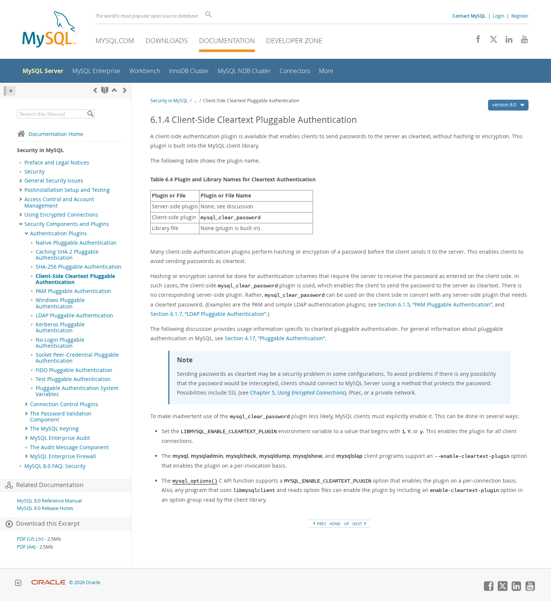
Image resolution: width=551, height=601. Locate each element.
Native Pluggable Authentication (76, 242)
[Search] (90, 114)
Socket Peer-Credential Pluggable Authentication (77, 357)
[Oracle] (48, 582)
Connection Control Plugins (64, 404)
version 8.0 (504, 104)
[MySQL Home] (49, 30)
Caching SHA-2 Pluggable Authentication (67, 254)
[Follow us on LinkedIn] (506, 41)
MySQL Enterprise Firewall (63, 456)
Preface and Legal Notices (56, 162)
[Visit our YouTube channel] (522, 41)
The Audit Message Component (69, 447)
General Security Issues (53, 180)
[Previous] (95, 90)
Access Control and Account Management (59, 202)
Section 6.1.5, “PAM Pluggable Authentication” (435, 304)
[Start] (104, 90)
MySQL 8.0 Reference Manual (49, 501)
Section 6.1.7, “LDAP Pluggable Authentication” (208, 313)
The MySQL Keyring (54, 428)
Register (520, 16)
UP (346, 523)
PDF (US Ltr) (30, 539)
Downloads (166, 40)
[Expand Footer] (18, 583)
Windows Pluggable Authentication (60, 303)
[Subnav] (21, 180)
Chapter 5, (297, 392)
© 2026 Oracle (84, 582)
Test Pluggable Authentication (73, 379)
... (195, 100)
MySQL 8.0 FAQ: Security (54, 466)
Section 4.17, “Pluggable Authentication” (275, 338)
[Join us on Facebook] (475, 41)
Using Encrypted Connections (61, 214)
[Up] (114, 90)
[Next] (124, 90)
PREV (321, 523)
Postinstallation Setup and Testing (67, 190)
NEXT (357, 523)
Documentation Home (55, 134)
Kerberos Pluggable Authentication (60, 327)
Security (34, 171)
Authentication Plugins (58, 233)
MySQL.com (115, 40)
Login (498, 16)
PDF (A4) (26, 547)
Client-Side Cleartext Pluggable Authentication (75, 279)
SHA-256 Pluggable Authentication (78, 266)
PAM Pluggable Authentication (73, 291)
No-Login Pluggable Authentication (60, 342)
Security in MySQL (169, 100)
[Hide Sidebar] (9, 91)
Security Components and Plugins (66, 224)
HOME (335, 523)
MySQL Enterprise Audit (60, 438)
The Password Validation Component (60, 416)
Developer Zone (294, 40)
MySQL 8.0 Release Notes (45, 508)
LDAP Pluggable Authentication (74, 315)
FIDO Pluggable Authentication (74, 370)
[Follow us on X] (491, 41)
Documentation (227, 40)
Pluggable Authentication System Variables (77, 391)
